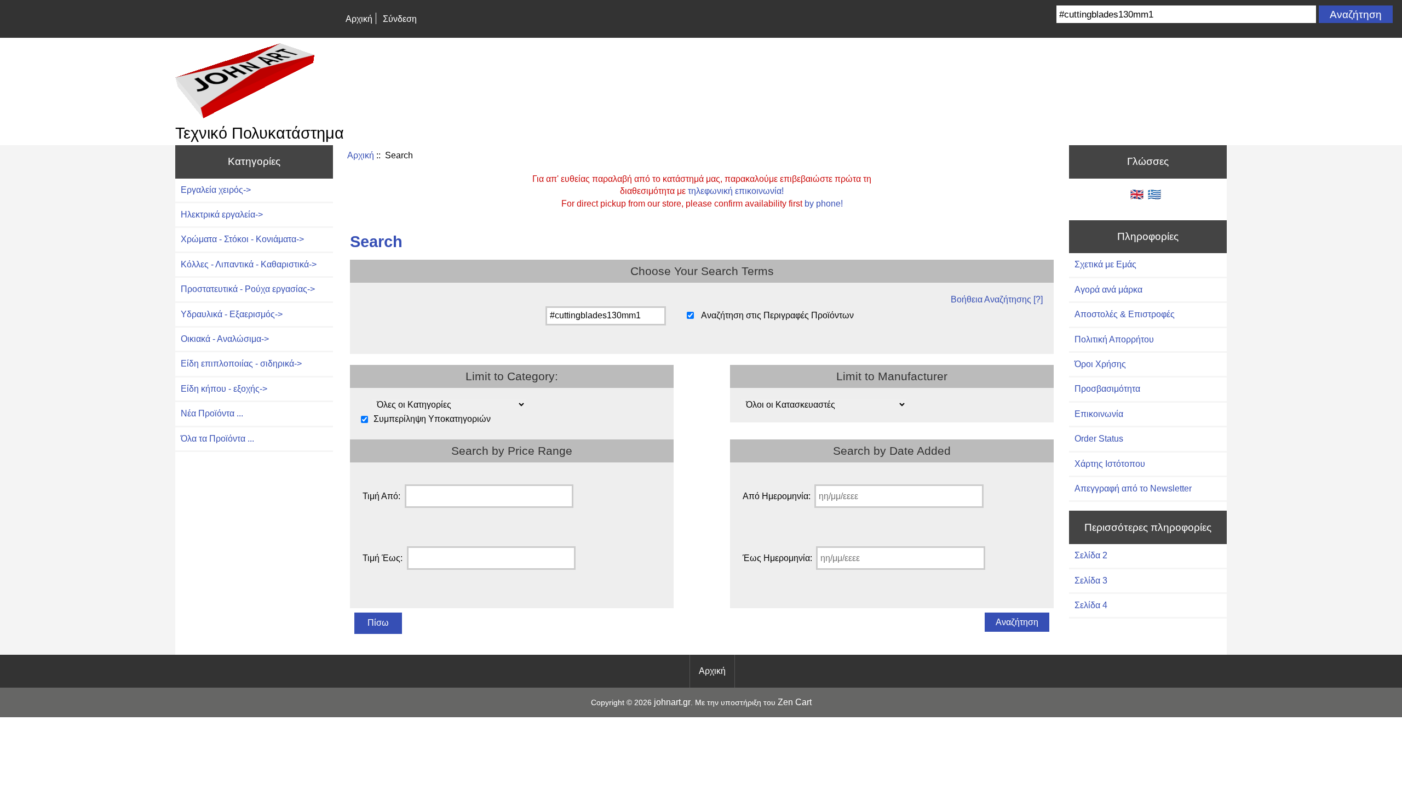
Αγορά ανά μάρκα (1108, 289)
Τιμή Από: (381, 496)
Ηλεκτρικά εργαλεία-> (222, 214)
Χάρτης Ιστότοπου (1110, 463)
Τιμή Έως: (383, 558)
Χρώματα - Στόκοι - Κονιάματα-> (242, 239)
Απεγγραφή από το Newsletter (1133, 488)
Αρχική (359, 19)
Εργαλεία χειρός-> (216, 190)
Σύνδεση (400, 19)
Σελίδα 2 (1091, 555)
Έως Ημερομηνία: (777, 558)
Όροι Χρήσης (1100, 364)
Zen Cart (795, 702)
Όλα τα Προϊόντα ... (217, 438)
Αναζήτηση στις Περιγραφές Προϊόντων (777, 315)
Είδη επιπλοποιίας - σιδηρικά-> (241, 363)
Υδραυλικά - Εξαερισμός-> (232, 314)
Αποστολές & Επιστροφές (1125, 314)
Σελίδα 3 (1091, 580)
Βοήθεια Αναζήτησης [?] (997, 299)
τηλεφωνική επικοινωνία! (736, 191)
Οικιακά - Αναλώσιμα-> (225, 339)
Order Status (1099, 438)
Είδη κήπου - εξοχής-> (224, 388)
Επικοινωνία (1099, 414)
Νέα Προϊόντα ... (212, 413)
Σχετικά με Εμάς (1105, 264)
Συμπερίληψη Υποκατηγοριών (432, 419)
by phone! (824, 203)
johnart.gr (672, 702)
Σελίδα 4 (1091, 605)
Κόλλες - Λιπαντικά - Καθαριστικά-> (249, 264)
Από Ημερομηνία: (777, 496)
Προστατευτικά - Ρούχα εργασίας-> (248, 289)
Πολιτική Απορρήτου (1114, 339)
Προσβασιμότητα (1107, 388)
